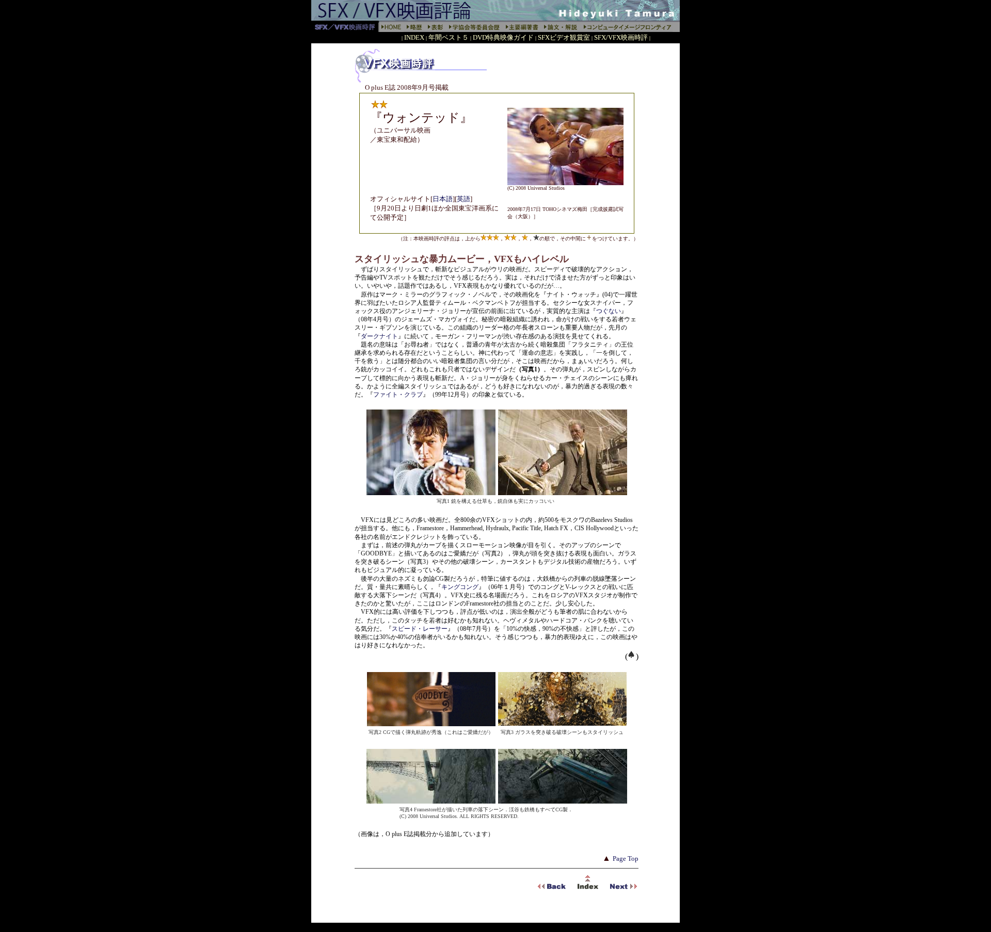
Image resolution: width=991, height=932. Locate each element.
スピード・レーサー (419, 628)
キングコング (459, 587)
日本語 (443, 199)
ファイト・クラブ (398, 394)
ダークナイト (379, 336)
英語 (463, 199)
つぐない (608, 311)
